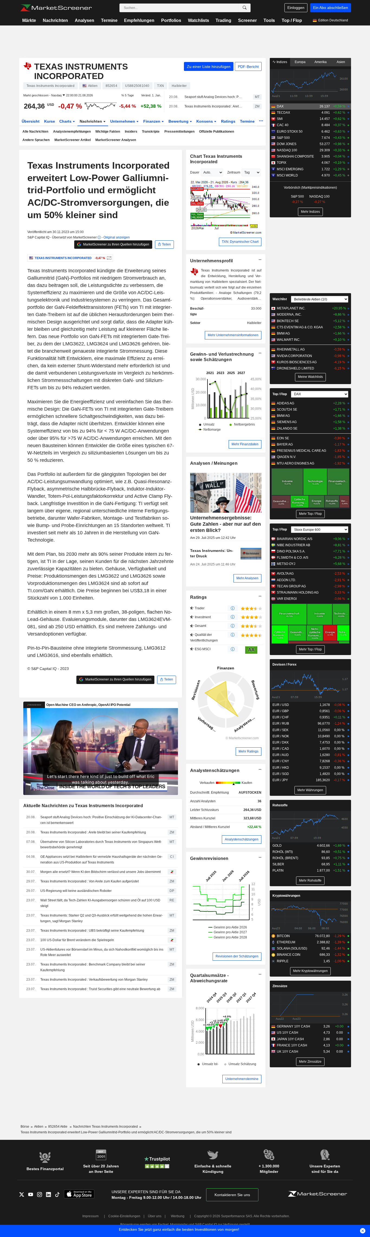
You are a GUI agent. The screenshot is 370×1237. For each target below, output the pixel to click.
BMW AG (283, 333)
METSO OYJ (286, 564)
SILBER (278, 864)
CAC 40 (282, 125)
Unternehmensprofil (211, 260)
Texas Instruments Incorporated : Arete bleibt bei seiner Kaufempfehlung (214, 106)
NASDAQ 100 (287, 150)
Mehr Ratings (248, 751)
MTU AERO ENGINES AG (295, 463)
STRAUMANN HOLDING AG (298, 592)
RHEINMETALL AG (291, 349)
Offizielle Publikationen (216, 131)
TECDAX (283, 112)
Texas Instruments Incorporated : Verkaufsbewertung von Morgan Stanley (94, 979)
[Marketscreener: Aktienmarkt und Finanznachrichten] (56, 8)
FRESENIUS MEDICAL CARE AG (301, 451)
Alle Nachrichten (35, 131)
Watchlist (279, 299)
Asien (341, 62)
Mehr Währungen (310, 790)
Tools (269, 20)
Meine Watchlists (310, 377)
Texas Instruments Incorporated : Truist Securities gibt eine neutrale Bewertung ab (100, 989)
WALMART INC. (288, 340)
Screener (247, 20)
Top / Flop (292, 20)
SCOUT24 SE (287, 409)
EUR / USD (280, 705)
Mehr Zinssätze (310, 1061)
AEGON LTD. (286, 580)
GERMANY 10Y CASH (293, 1026)
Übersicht (31, 121)
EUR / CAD (280, 749)
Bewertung (179, 121)
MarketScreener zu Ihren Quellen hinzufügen (115, 244)
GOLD (277, 845)
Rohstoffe (280, 805)
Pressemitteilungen (179, 131)
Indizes (281, 62)
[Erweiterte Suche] (245, 8)
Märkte (29, 20)
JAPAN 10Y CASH (290, 1039)
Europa (300, 62)
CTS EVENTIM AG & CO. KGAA (300, 327)
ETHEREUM (286, 942)
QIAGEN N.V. (286, 457)
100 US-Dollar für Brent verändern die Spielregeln (77, 940)
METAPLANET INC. (291, 308)
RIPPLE (282, 961)
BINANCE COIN (288, 955)
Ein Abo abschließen (330, 7)
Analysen (84, 20)
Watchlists (198, 20)
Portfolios (171, 20)
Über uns (154, 1216)
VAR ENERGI (287, 599)
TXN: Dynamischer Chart (240, 242)
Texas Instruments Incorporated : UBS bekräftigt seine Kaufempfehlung (92, 930)
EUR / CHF (280, 717)
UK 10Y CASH (287, 1051)
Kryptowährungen (286, 896)
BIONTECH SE (288, 321)
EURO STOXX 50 (290, 131)
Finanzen (152, 121)
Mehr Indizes (310, 212)
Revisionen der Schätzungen (237, 956)
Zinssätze (279, 986)
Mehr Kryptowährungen (310, 971)
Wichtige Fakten (107, 131)
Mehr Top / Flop (310, 514)
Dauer (194, 172)
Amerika (320, 62)
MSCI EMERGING (290, 169)
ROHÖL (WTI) (282, 852)
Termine (109, 20)
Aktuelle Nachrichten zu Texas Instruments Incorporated (83, 805)
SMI (280, 119)
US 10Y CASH (287, 1033)
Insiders (131, 131)
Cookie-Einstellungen (124, 1216)
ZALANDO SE (287, 428)
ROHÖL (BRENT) (285, 858)
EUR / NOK (280, 736)
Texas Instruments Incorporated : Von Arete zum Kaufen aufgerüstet (89, 881)
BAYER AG (285, 444)
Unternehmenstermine (241, 1079)
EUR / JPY (280, 780)
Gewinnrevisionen (209, 858)
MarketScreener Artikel (72, 140)
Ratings (228, 121)
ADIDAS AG (285, 403)
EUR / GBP (280, 711)
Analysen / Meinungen (214, 463)
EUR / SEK (280, 730)
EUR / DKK (280, 742)
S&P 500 (283, 138)
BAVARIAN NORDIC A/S (294, 539)
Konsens (205, 121)
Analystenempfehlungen (72, 131)
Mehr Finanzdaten (245, 444)
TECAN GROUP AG (291, 586)
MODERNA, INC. (289, 314)
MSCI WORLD (287, 175)
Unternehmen (123, 121)
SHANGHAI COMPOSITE (295, 156)
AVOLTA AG (285, 573)
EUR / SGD (280, 774)
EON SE (283, 438)
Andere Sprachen (36, 140)
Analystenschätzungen (214, 770)
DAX (280, 106)
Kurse (49, 121)
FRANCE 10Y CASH (292, 1045)
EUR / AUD (280, 755)
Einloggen (295, 7)
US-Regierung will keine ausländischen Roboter (76, 891)
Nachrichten (55, 20)
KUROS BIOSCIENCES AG (297, 362)
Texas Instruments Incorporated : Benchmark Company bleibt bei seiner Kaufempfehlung (92, 967)
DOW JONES (286, 144)
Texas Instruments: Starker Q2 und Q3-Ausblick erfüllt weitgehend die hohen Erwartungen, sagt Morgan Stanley (101, 918)
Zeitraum (233, 172)
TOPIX (281, 163)
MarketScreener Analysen (115, 140)
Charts (66, 121)
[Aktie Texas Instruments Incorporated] (108, 258)
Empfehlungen (139, 20)
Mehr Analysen (247, 578)
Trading (223, 20)
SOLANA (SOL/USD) (292, 948)
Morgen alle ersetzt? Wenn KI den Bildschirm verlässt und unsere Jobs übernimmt (100, 872)
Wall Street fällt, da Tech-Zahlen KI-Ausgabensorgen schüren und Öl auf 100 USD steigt (100, 903)
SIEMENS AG (287, 422)
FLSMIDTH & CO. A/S (292, 557)
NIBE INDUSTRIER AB (293, 545)
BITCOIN (283, 936)
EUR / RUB (280, 723)
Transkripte (151, 131)
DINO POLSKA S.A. (291, 551)
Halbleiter (254, 323)
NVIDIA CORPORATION (294, 356)
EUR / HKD (280, 768)
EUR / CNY (280, 761)
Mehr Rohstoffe (310, 880)
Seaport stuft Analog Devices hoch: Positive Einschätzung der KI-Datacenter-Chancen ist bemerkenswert (214, 97)
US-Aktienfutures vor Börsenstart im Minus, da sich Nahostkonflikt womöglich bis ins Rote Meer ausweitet (101, 952)
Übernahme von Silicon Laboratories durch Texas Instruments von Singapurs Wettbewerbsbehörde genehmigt (101, 844)
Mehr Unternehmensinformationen (233, 335)
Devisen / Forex (284, 664)
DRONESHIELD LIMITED (295, 368)
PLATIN (278, 870)
